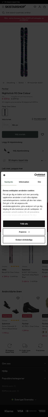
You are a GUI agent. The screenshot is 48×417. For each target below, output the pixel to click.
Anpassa (22, 232)
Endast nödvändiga (24, 240)
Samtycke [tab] (8, 182)
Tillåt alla (24, 224)
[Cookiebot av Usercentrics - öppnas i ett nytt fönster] (34, 175)
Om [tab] (39, 182)
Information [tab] (24, 182)
